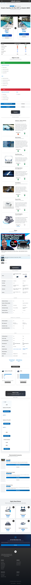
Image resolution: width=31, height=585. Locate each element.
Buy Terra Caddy (18, 464)
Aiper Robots (2, 567)
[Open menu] (2, 1)
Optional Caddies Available (25, 349)
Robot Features (18, 564)
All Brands (2, 568)
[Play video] (15, 242)
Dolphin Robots (3, 563)
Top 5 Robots (2, 575)
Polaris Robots (3, 566)
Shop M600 (8, 106)
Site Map (17, 575)
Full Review (23, 103)
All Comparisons (18, 563)
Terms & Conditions (13, 583)
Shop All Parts (18, 490)
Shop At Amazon (6, 411)
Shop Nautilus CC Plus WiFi (8, 103)
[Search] (29, 1)
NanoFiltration (3, 47)
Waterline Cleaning (3, 46)
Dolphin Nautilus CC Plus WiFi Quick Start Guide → (19, 360)
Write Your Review (7, 382)
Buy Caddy (17, 477)
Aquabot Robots (3, 564)
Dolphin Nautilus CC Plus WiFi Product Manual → (12, 360)
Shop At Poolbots (6, 423)
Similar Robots (7, 448)
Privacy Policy (18, 583)
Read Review (24, 36)
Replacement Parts (3, 576)
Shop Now (7, 35)
